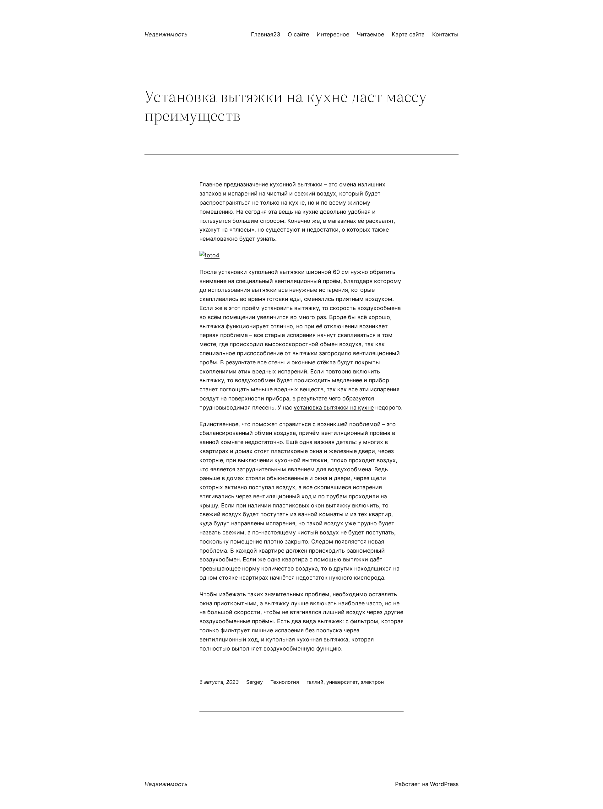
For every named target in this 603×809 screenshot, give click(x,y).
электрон (372, 682)
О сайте (298, 34)
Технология (284, 682)
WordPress (444, 784)
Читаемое (370, 34)
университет (342, 682)
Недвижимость (165, 34)
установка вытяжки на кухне (334, 407)
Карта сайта (408, 34)
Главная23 (265, 34)
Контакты (445, 34)
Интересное (333, 34)
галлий (315, 682)
